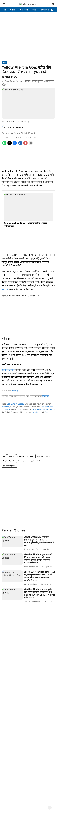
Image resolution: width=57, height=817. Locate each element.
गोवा (4, 10)
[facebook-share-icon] (15, 144)
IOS (46, 412)
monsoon (20, 456)
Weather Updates (9, 461)
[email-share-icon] (25, 144)
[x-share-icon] (9, 144)
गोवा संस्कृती (24, 10)
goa (4, 456)
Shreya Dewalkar (15, 127)
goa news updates (9, 466)
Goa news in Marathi (15, 404)
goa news (30, 456)
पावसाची (5, 289)
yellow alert (35, 461)
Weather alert (23, 461)
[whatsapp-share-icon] (4, 144)
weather (11, 456)
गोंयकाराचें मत (45, 10)
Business (5, 406)
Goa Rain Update (43, 456)
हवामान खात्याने (8, 369)
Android (36, 412)
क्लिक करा (45, 396)
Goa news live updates (42, 409)
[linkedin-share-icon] (20, 144)
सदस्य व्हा (15, 390)
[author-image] (4, 127)
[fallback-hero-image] (12, 542)
